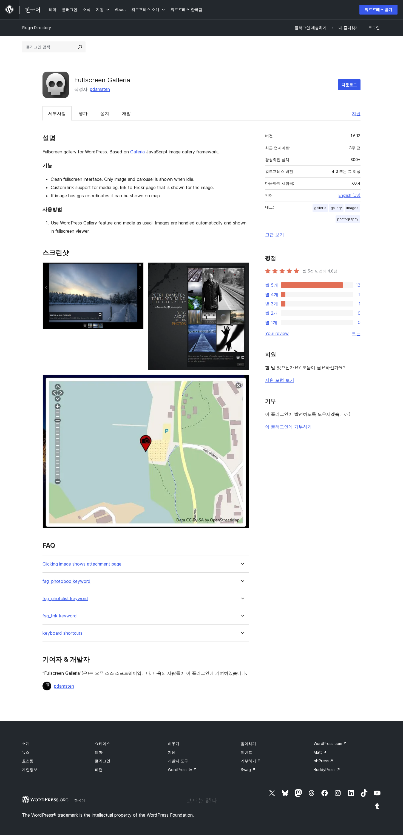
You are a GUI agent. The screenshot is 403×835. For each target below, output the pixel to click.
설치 (104, 113)
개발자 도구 (178, 760)
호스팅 (27, 760)
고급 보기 (274, 234)
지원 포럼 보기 (279, 380)
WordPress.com (330, 743)
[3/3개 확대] (242, 382)
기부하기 (251, 760)
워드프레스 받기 (378, 9)
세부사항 (57, 113)
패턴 (99, 769)
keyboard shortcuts (62, 633)
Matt (320, 752)
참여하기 (248, 743)
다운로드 (349, 84)
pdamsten (100, 89)
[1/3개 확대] (136, 269)
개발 (126, 113)
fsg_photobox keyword (66, 581)
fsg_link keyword (59, 615)
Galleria (137, 151)
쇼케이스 (102, 743)
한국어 (79, 800)
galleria (320, 208)
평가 (83, 113)
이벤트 (246, 752)
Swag (248, 769)
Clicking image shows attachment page (81, 564)
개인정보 (29, 769)
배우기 (173, 743)
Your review (277, 333)
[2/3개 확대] (242, 269)
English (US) (350, 195)
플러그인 (102, 760)
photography (347, 219)
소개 (26, 743)
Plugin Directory (36, 27)
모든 (356, 333)
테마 (99, 752)
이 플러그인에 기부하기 (288, 426)
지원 (356, 113)
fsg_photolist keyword (65, 598)
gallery (336, 208)
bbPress (323, 760)
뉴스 (26, 752)
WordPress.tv (182, 769)
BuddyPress (327, 769)
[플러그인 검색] (80, 46)
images (352, 208)
